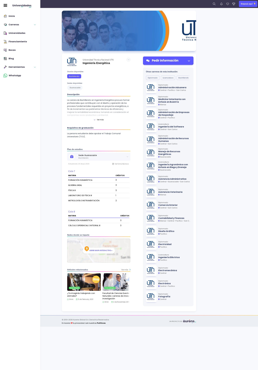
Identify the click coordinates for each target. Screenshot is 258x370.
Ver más (100, 120)
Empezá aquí (247, 4)
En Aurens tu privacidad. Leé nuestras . (84, 323)
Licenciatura (168, 78)
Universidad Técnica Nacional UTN (98, 60)
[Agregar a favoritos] (128, 60)
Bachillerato (74, 76)
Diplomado (153, 78)
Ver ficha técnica (122, 164)
